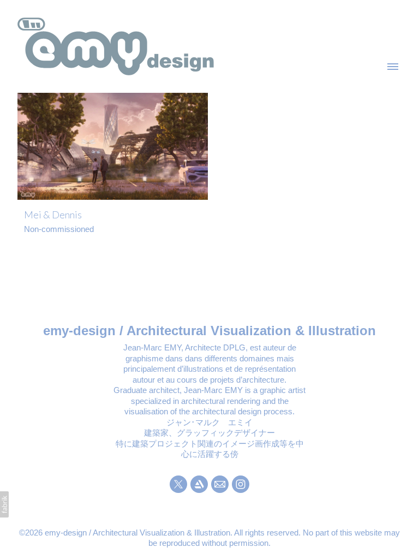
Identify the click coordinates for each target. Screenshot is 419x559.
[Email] (220, 484)
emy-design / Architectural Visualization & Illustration (209, 330)
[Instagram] (240, 484)
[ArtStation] (199, 484)
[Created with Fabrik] (4, 504)
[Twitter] (178, 484)
